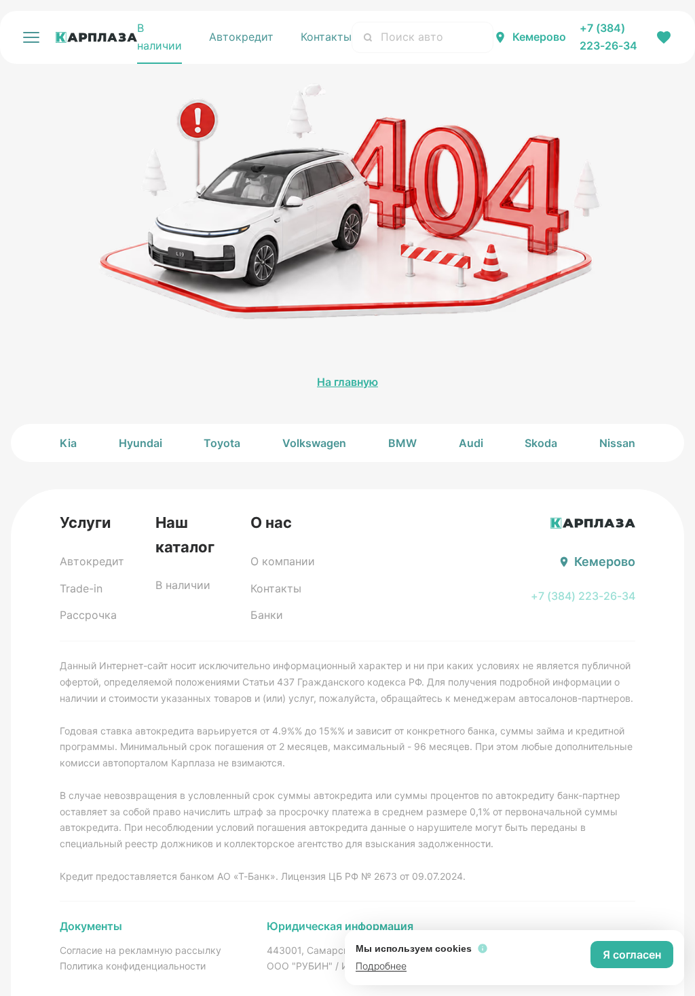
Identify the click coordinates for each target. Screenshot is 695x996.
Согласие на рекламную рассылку (140, 950)
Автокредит (241, 36)
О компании (282, 561)
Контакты (326, 36)
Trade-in (81, 588)
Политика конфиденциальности (133, 966)
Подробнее (381, 966)
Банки (266, 615)
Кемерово (539, 36)
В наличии (159, 36)
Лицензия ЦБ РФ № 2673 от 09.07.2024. (373, 876)
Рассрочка (88, 615)
